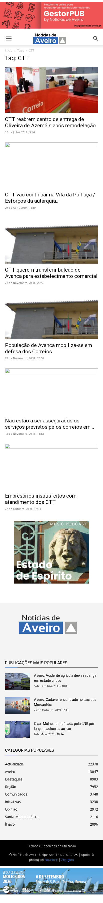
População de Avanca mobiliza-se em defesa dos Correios (48, 348)
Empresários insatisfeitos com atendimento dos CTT (40, 499)
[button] (96, 38)
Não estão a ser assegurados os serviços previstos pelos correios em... (49, 424)
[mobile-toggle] (8, 38)
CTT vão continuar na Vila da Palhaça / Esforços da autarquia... (50, 198)
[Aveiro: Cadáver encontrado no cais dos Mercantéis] (17, 705)
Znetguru (67, 860)
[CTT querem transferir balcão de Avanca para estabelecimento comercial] (51, 241)
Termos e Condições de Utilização (51, 846)
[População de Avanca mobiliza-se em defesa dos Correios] (51, 316)
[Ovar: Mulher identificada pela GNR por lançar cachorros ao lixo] (17, 729)
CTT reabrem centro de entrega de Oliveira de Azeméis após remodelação (50, 122)
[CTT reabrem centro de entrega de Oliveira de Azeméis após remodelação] (51, 90)
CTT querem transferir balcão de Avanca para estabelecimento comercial (51, 273)
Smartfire (51, 860)
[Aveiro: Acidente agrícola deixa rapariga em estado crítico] (17, 681)
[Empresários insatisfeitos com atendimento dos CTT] (51, 467)
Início (8, 50)
